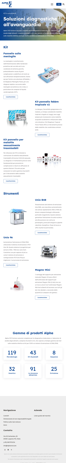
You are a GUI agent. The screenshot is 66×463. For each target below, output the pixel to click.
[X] (11, 449)
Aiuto (5, 425)
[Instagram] (4, 449)
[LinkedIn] (8, 449)
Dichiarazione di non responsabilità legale (17, 419)
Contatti (6, 416)
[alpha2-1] (6, 4)
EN (59, 4)
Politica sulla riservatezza (12, 422)
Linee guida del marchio (42, 416)
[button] (52, 4)
